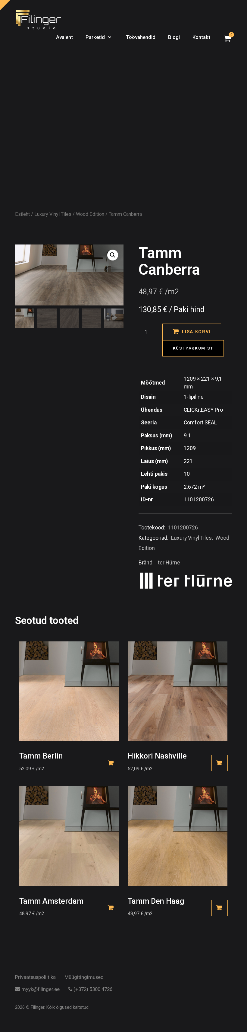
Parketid (96, 37)
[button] (112, 255)
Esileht (22, 214)
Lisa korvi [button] (111, 763)
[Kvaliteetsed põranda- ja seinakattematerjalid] (38, 20)
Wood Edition (90, 214)
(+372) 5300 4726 (92, 989)
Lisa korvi (196, 331)
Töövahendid (140, 37)
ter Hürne (169, 563)
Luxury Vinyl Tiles (52, 214)
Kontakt (201, 37)
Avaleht (64, 37)
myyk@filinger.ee (40, 989)
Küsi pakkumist (193, 348)
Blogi (174, 37)
